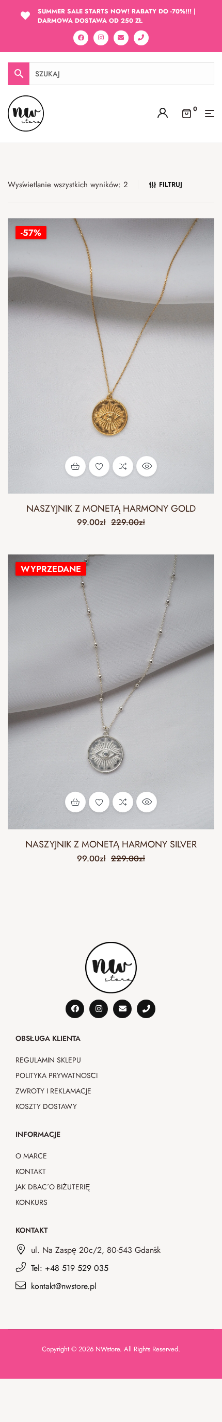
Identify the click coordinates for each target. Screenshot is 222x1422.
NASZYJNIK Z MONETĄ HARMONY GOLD (111, 508)
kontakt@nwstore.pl (64, 1286)
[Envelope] (121, 37)
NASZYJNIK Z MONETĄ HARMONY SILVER (111, 844)
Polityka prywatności (56, 1075)
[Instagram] (100, 37)
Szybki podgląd (146, 466)
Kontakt (30, 1171)
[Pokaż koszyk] (186, 112)
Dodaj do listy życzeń (99, 466)
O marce (31, 1156)
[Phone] (141, 37)
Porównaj (123, 466)
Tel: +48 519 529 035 (69, 1268)
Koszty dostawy (46, 1106)
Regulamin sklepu (48, 1060)
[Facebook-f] (80, 37)
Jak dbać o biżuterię (52, 1187)
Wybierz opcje (75, 466)
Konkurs (31, 1202)
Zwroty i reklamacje (53, 1091)
